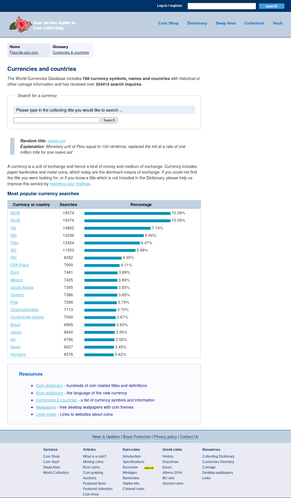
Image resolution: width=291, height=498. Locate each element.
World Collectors (56, 473)
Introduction (132, 456)
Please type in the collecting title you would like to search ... (69, 110)
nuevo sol (56, 140)
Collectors (254, 23)
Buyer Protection (137, 437)
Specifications (133, 462)
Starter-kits (131, 483)
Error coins (91, 467)
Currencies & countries (56, 400)
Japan (16, 332)
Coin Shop (168, 23)
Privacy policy (165, 437)
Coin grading (93, 473)
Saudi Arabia (22, 287)
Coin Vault (51, 462)
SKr (14, 235)
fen (13, 339)
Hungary (18, 354)
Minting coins (93, 462)
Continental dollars (27, 317)
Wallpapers (46, 407)
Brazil (15, 324)
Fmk (14, 302)
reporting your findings (70, 183)
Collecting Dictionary (218, 456)
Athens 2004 (172, 473)
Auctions (89, 478)
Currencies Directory (218, 462)
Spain (16, 346)
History (168, 456)
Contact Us (189, 437)
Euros (167, 467)
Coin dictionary (49, 385)
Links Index (46, 414)
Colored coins (133, 489)
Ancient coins (173, 483)
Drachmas (170, 462)
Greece (17, 294)
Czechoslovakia (25, 309)
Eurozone (130, 467)
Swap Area (226, 23)
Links (206, 478)
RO (13, 250)
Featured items (94, 483)
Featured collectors (98, 489)
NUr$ (15, 212)
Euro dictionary (49, 393)
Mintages (130, 473)
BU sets (168, 478)
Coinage (209, 467)
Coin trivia (91, 494)
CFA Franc (20, 264)
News (106, 437)
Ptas (14, 242)
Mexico (17, 280)
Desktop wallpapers (217, 473)
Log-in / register (169, 6)
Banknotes (131, 478)
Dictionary (197, 23)
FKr (14, 257)
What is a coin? (95, 456)
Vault (277, 23)
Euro (15, 272)
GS (13, 228)
